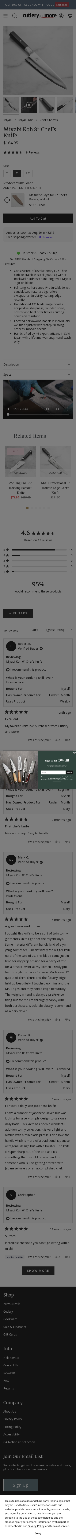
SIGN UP (69, 772)
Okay (38, 1533)
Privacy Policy (36, 1526)
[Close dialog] (74, 753)
